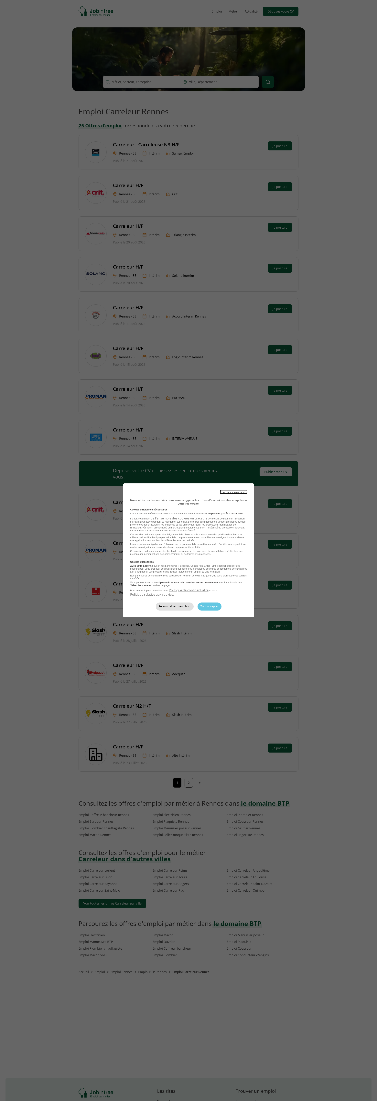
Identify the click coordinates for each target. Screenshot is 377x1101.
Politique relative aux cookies (151, 594)
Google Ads (196, 566)
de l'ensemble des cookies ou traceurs (179, 518)
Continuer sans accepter (233, 492)
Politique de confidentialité (189, 590)
